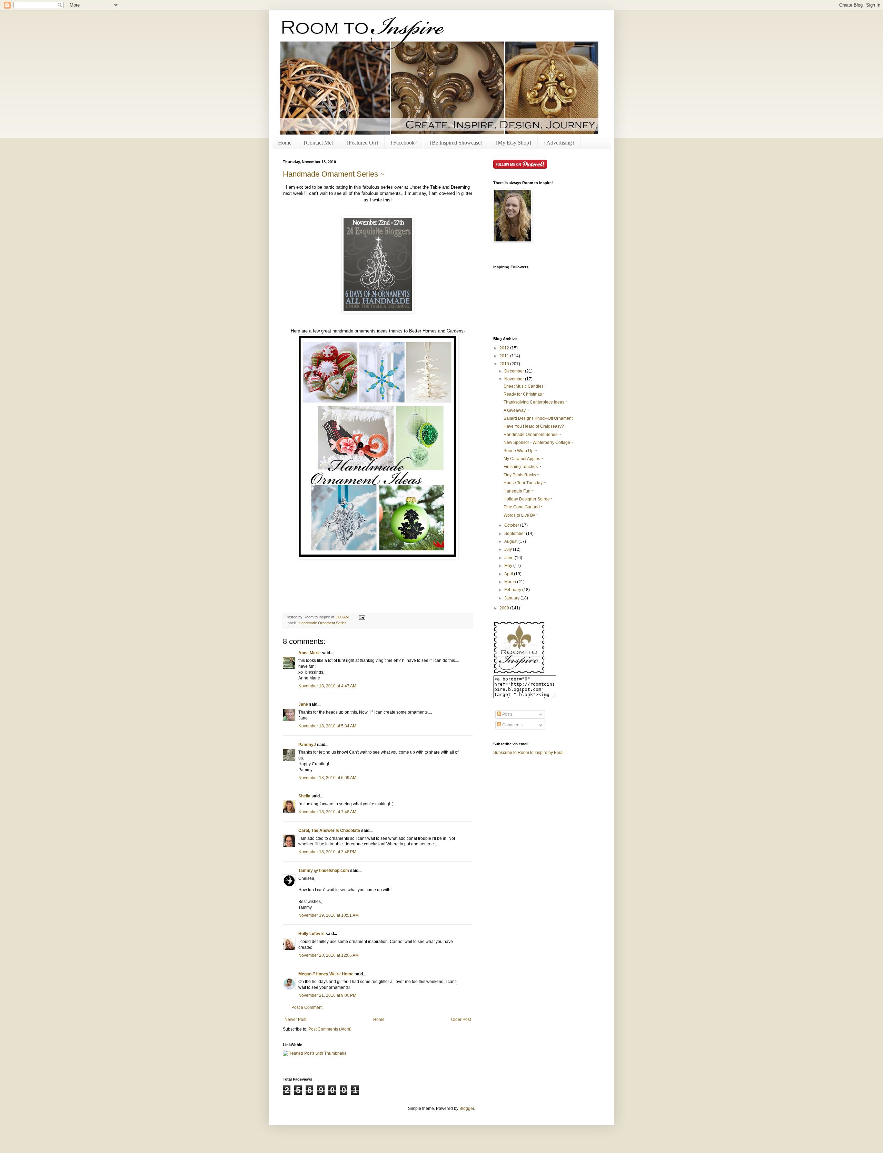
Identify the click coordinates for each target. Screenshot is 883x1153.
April (509, 573)
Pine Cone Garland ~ (523, 507)
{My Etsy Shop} (513, 143)
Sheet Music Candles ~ (525, 386)
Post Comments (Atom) (329, 1029)
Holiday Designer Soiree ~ (528, 499)
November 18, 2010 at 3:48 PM (327, 851)
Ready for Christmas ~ (524, 394)
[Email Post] (361, 617)
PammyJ (307, 744)
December (514, 371)
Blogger (466, 1108)
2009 (504, 608)
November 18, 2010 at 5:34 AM (327, 726)
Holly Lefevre (311, 933)
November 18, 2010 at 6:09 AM (327, 777)
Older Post (461, 1019)
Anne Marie (309, 652)
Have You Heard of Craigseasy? (534, 426)
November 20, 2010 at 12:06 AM (328, 955)
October (512, 525)
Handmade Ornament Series (323, 623)
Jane (303, 704)
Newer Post (295, 1019)
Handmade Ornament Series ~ (334, 174)
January (512, 598)
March (510, 581)
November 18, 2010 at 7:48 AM (327, 811)
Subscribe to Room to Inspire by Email (529, 752)
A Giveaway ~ (516, 410)
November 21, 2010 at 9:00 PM (327, 995)
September (515, 533)
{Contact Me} (318, 143)
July (508, 549)
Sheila (304, 796)
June (509, 557)
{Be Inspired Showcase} (456, 143)
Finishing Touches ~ (522, 466)
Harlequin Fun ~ (519, 491)
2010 (504, 363)
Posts (507, 714)
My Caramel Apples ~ (524, 458)
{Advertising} (559, 143)
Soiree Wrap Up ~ (520, 450)
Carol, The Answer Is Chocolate (329, 830)
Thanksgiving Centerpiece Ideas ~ (536, 402)
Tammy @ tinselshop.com (323, 870)
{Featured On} (362, 143)
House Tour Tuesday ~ (525, 482)
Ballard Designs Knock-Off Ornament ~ (540, 418)
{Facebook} (403, 143)
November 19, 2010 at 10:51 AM (328, 915)
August (511, 541)
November (514, 379)
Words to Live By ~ (521, 515)
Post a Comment (307, 1007)
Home (284, 143)
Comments (512, 725)
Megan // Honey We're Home (326, 974)
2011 (504, 356)
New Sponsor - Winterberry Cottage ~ (539, 442)
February (513, 589)
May (508, 565)
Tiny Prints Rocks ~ (521, 475)
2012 (504, 348)
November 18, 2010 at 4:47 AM (327, 686)
